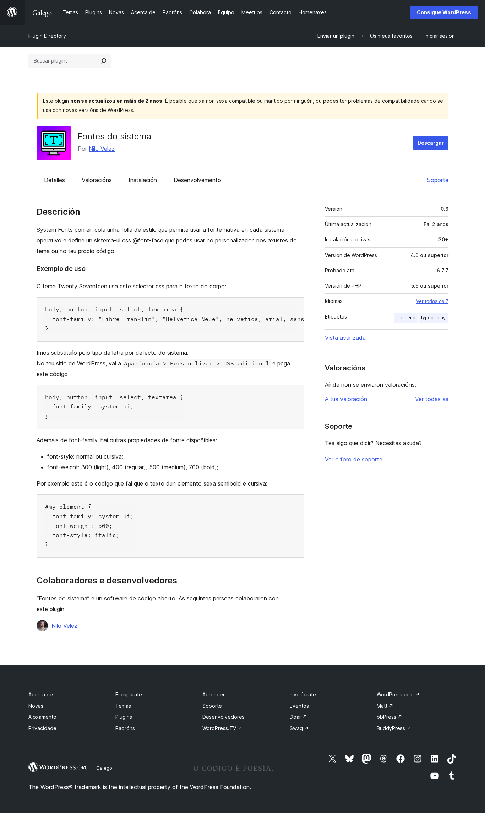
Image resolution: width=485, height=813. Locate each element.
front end (405, 317)
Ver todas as (431, 398)
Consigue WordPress (444, 12)
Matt (385, 706)
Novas (35, 706)
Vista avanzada (345, 337)
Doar (298, 717)
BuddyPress (394, 728)
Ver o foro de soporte (353, 459)
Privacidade (42, 728)
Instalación (143, 179)
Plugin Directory (47, 36)
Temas (123, 706)
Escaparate (128, 694)
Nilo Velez (102, 148)
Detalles (54, 179)
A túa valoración (346, 398)
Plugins (123, 717)
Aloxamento (42, 717)
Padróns (125, 728)
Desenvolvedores (223, 717)
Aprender (213, 694)
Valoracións (97, 179)
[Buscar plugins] (104, 61)
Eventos (299, 706)
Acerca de (40, 694)
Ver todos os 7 (432, 301)
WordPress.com (398, 694)
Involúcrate (303, 694)
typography (433, 317)
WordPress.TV (222, 728)
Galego (104, 768)
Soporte (437, 179)
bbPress (389, 717)
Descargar (431, 143)
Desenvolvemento (197, 179)
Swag (299, 728)
